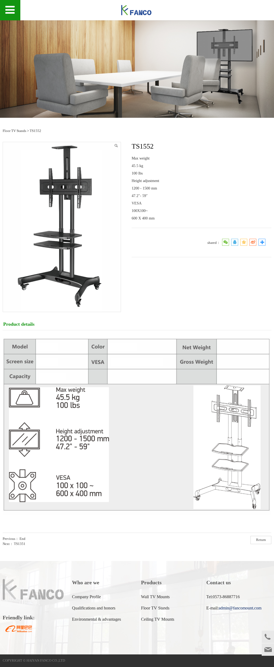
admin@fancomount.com (240, 608)
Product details (19, 324)
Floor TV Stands (14, 131)
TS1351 (19, 544)
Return (261, 540)
